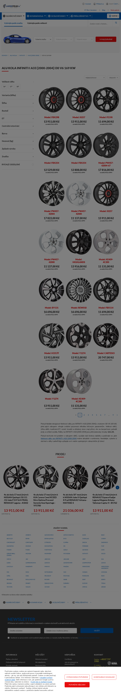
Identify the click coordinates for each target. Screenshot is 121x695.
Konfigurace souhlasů (104, 677)
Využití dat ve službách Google (41, 682)
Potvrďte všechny (77, 685)
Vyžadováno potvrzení (77, 677)
